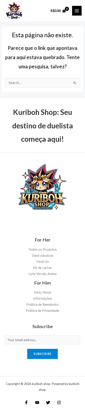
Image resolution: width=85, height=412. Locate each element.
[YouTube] (37, 402)
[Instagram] (59, 402)
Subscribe (42, 354)
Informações (42, 298)
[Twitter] (48, 402)
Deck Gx (42, 262)
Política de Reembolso (42, 304)
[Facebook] (26, 402)
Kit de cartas (42, 268)
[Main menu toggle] (77, 10)
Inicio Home (42, 292)
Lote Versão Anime (43, 274)
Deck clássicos (42, 255)
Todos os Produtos (42, 249)
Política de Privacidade (42, 310)
